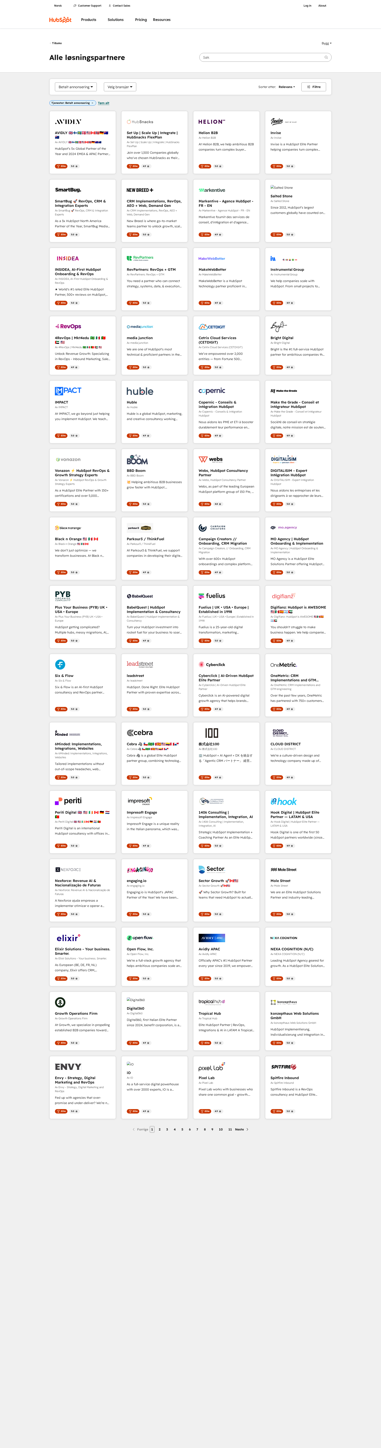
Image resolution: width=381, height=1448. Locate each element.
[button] (327, 43)
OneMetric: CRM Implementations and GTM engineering (293, 677)
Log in (307, 5)
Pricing (141, 20)
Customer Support (89, 5)
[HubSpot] (60, 20)
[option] (74, 86)
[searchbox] (265, 57)
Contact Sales (121, 5)
